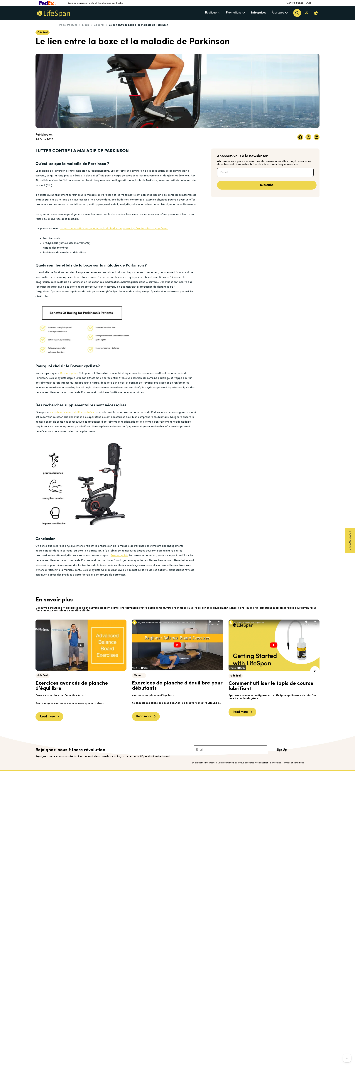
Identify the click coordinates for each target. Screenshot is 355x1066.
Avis (308, 3)
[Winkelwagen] (316, 12)
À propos (278, 12)
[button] (315, 670)
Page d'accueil (68, 25)
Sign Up (281, 749)
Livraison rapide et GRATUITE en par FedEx (95, 3)
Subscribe (266, 185)
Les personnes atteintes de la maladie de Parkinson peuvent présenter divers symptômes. (114, 228)
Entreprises (258, 12)
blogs (85, 25)
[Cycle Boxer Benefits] (84, 483)
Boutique (211, 12)
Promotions (233, 12)
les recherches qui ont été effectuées (72, 412)
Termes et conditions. (293, 763)
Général (99, 25)
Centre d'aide (295, 3)
